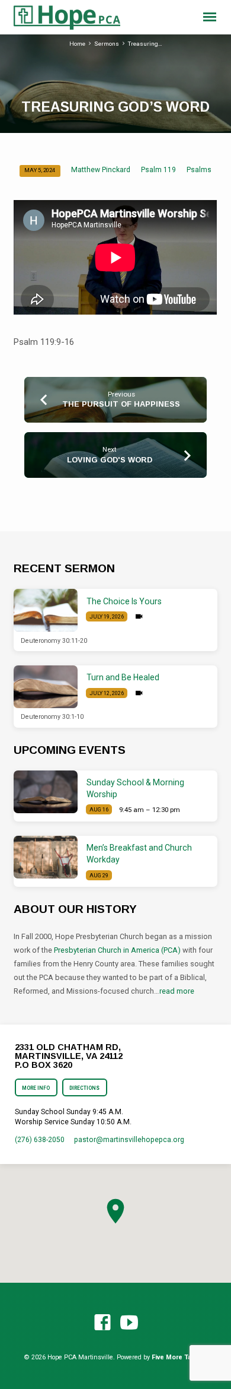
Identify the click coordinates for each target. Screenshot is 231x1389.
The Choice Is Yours (124, 601)
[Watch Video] (138, 616)
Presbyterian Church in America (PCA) (117, 950)
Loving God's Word (109, 459)
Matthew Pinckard (100, 170)
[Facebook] (102, 1323)
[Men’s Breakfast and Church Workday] (46, 857)
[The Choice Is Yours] (46, 610)
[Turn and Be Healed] (46, 686)
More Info (36, 1088)
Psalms (199, 170)
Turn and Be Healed (122, 677)
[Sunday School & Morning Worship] (46, 791)
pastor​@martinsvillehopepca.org (129, 1140)
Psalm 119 (158, 170)
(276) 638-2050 (40, 1140)
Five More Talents (179, 1357)
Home (77, 43)
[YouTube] (129, 1323)
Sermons (106, 43)
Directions (84, 1088)
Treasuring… (145, 43)
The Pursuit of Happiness (121, 403)
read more (176, 991)
